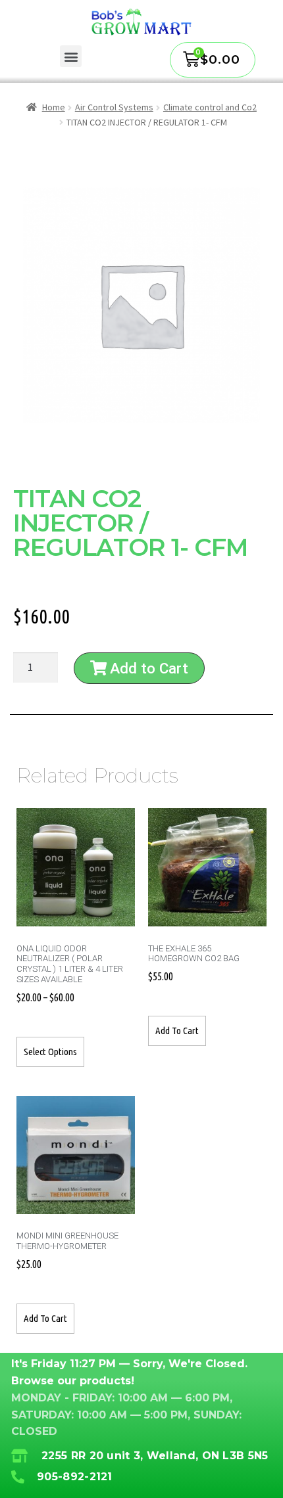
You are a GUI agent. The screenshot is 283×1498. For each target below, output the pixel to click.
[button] (71, 56)
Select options (50, 1051)
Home (53, 107)
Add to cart (177, 1030)
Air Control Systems (114, 107)
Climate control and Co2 (210, 107)
